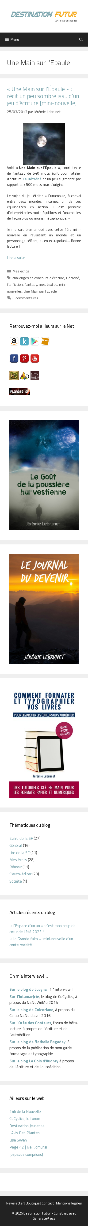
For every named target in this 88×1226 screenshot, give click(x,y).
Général (15, 845)
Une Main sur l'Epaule (40, 291)
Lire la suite (16, 257)
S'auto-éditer (20, 874)
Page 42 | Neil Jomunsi (28, 1147)
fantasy (31, 284)
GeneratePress (44, 1218)
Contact (48, 1203)
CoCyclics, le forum (24, 1119)
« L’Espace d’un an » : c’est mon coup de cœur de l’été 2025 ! (42, 929)
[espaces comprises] (26, 1154)
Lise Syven (18, 1140)
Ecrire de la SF (21, 838)
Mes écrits (20, 271)
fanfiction (15, 284)
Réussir (15, 867)
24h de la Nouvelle (25, 1112)
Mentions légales (69, 1203)
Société (15, 881)
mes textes (48, 284)
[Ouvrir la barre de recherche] (81, 40)
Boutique (33, 1203)
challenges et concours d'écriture (38, 278)
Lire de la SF (19, 853)
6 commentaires (25, 298)
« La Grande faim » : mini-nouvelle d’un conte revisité (41, 942)
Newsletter (15, 1203)
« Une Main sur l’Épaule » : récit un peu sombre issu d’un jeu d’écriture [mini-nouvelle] (43, 95)
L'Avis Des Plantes (24, 1133)
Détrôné (72, 278)
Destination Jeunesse (27, 1126)
